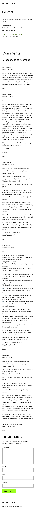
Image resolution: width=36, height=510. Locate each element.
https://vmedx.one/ (8, 235)
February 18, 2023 (7, 69)
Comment (6, 447)
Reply (4, 88)
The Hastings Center (8, 3)
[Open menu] (33, 3)
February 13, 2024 (7, 96)
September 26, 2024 (8, 247)
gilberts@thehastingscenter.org (12, 34)
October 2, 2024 (7, 357)
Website (4, 482)
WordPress (18, 506)
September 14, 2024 (8, 164)
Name (4, 466)
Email (4, 474)
